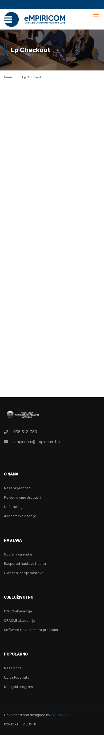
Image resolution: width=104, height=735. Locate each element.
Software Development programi (31, 630)
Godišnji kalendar (18, 554)
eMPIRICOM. (60, 715)
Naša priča (13, 668)
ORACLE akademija (19, 621)
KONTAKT (11, 724)
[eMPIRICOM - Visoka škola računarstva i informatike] (35, 21)
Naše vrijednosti (17, 488)
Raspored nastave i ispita (25, 564)
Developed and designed (25, 715)
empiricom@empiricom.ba (36, 441)
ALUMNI (29, 724)
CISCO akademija (18, 611)
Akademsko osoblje (20, 516)
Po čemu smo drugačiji (22, 497)
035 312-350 (25, 431)
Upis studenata (16, 677)
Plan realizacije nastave (23, 573)
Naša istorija (14, 507)
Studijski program (18, 687)
